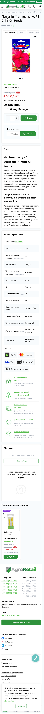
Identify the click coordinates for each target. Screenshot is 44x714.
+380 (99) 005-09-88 (9, 593)
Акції (3, 669)
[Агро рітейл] (21, 570)
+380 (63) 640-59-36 (9, 587)
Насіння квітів (32, 12)
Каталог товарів (11, 12)
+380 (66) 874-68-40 (9, 581)
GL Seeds (19, 242)
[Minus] (8, 118)
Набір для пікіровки (8, 533)
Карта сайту (6, 679)
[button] (20, 78)
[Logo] (15, 6)
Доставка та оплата (9, 666)
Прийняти (21, 706)
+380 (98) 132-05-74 (9, 584)
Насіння (22, 12)
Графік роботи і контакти (24, 420)
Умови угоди (6, 663)
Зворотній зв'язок (8, 676)
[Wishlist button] (35, 35)
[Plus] (16, 118)
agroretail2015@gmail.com (11, 615)
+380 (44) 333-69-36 (9, 590)
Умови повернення (21, 432)
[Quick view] (4, 514)
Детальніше (9, 701)
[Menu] (2, 7)
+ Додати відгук (21, 461)
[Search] (25, 6)
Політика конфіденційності (12, 673)
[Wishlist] (4, 517)
